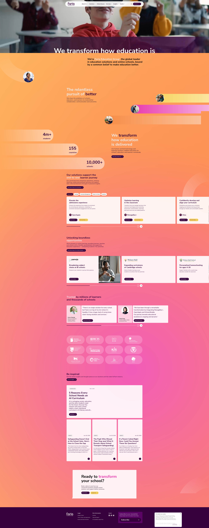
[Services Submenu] (111, 4)
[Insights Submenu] (118, 4)
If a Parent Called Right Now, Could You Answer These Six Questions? (129, 441)
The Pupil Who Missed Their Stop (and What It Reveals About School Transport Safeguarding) (104, 442)
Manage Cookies (81, 515)
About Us (84, 4)
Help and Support (95, 517)
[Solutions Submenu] (95, 4)
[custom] (109, 515)
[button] (141, 226)
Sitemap (94, 515)
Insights (115, 4)
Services (108, 4)
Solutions (91, 4)
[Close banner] (180, 514)
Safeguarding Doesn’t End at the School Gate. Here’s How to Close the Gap (78, 441)
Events (122, 4)
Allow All (174, 524)
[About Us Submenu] (87, 4)
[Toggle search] (131, 4)
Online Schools (100, 4)
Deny (179, 524)
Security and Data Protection (83, 519)
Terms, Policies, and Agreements (84, 517)
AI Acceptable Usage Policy (97, 519)
